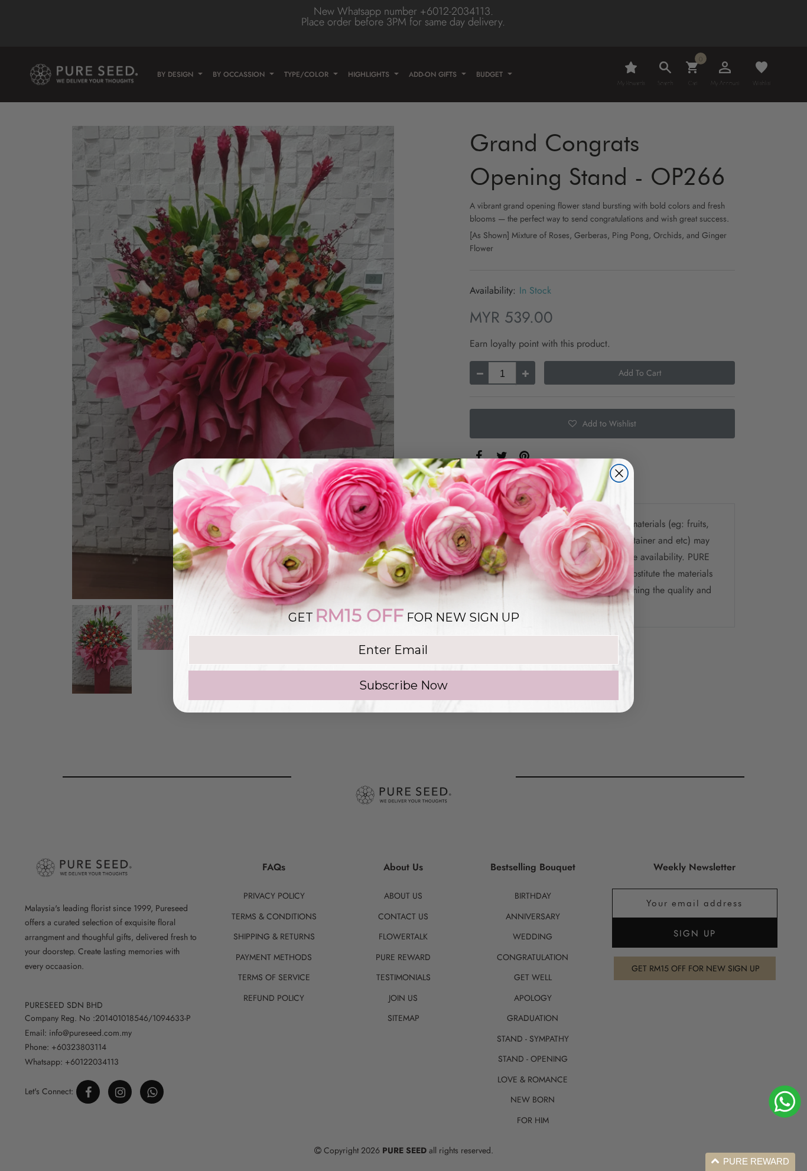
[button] (750, 1162)
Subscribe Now (403, 685)
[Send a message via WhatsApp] (785, 1101)
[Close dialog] (619, 473)
